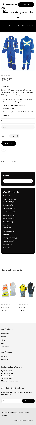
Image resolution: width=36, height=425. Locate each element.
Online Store (22, 26)
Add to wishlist (3, 149)
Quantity (4, 136)
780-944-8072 (11, 4)
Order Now (26, 4)
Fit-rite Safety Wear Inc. (15, 413)
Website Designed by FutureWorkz (23, 420)
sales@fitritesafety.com (10, 381)
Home (4, 26)
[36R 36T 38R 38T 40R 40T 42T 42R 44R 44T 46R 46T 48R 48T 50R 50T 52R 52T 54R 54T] (18, 127)
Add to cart (8, 143)
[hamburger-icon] (18, 17)
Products (12, 26)
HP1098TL (5, 307)
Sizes (3, 121)
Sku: (2, 161)
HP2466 (22, 307)
